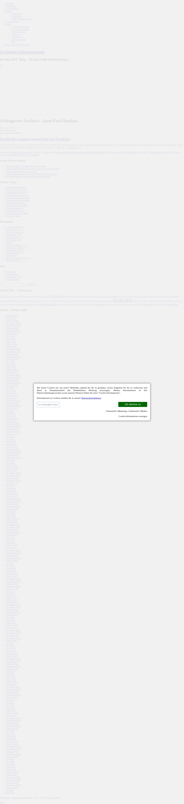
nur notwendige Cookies (48, 405)
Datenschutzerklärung (91, 398)
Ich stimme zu (133, 404)
